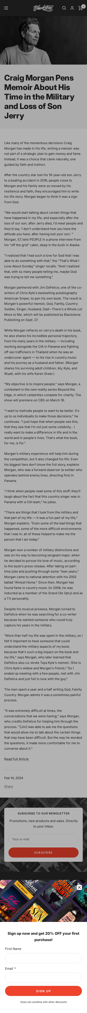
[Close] (79, 887)
